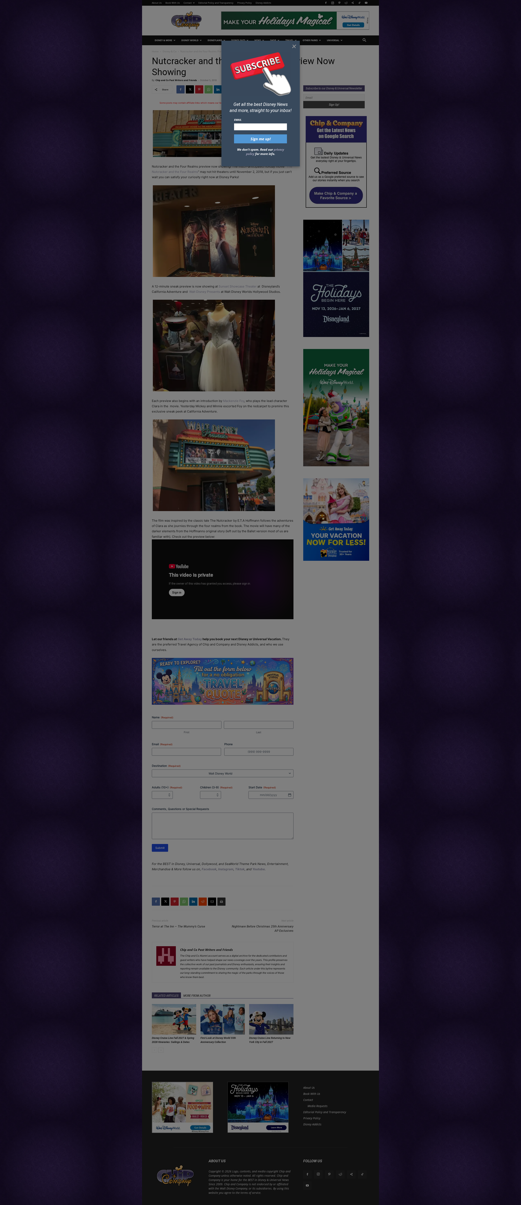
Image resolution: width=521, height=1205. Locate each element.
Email (238, 120)
